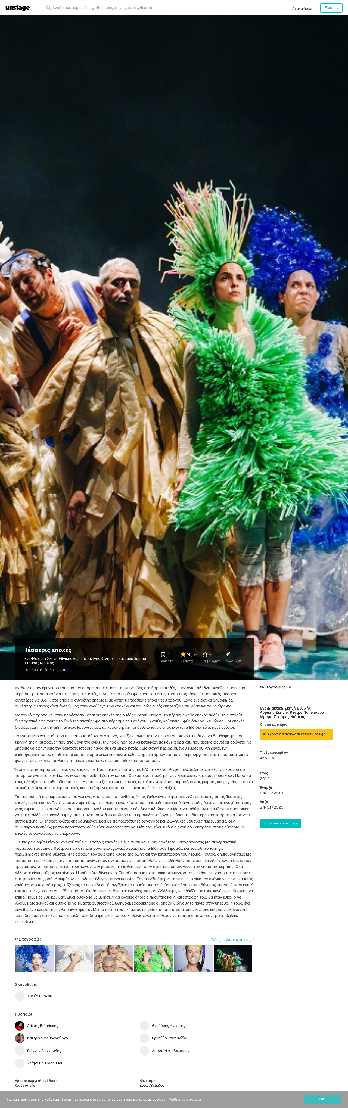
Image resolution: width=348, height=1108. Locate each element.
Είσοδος (331, 8)
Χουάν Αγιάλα (25, 1085)
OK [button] (322, 1099)
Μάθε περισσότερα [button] (185, 1099)
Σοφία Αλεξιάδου (152, 1085)
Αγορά (295, 734)
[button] (302, 8)
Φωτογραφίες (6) (275, 687)
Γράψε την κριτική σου (280, 823)
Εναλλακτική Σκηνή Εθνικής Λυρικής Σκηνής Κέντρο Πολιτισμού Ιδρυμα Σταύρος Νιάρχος (292, 712)
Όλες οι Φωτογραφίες (231, 940)
